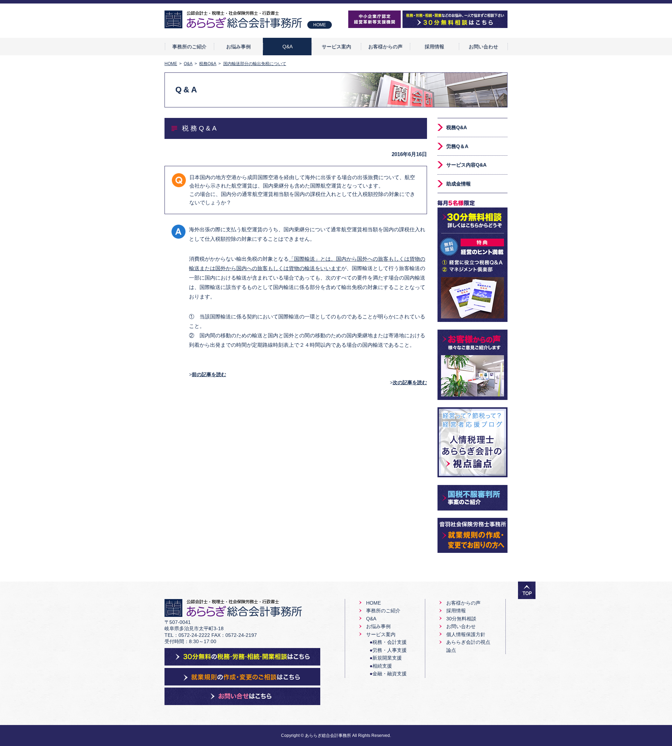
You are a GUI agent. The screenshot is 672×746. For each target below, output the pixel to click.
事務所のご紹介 (189, 46)
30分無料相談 (461, 618)
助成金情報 (458, 183)
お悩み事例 (238, 46)
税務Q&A (456, 127)
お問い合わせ (483, 46)
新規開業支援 (387, 658)
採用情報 (434, 46)
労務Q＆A (457, 146)
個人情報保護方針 (465, 634)
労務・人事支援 (389, 650)
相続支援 (382, 666)
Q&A (287, 46)
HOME (319, 24)
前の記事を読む (209, 374)
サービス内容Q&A (466, 165)
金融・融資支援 (389, 673)
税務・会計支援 (389, 642)
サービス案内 (336, 46)
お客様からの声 (385, 46)
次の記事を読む (410, 382)
